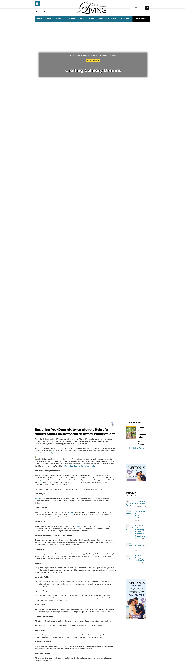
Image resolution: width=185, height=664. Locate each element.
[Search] (147, 8)
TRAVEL (72, 19)
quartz (51, 480)
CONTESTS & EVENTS (107, 19)
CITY (49, 19)
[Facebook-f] (37, 11)
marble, (37, 480)
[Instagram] (40, 11)
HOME (91, 19)
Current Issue (141, 19)
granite (42, 480)
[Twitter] (44, 11)
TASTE (39, 19)
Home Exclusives (93, 60)
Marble (37, 498)
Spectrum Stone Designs (45, 453)
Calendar (125, 19)
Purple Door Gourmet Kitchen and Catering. (80, 466)
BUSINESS (60, 19)
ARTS (82, 19)
